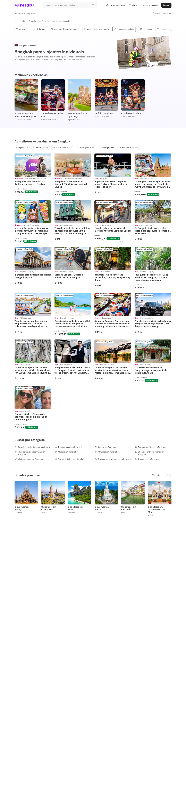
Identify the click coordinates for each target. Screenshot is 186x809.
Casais (22, 29)
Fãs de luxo (147, 29)
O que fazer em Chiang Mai (48, 508)
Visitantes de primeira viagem (66, 29)
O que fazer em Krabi (75, 508)
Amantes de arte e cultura (98, 29)
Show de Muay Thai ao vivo (52, 115)
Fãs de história (39, 29)
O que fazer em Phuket (102, 508)
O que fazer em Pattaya (22, 508)
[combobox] (69, 5)
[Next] (171, 28)
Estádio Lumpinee (104, 113)
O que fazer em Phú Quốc (128, 508)
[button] (25, 13)
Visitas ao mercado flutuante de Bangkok (25, 115)
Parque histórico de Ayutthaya (77, 115)
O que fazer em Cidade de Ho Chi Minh (156, 509)
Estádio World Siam (131, 113)
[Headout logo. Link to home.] (25, 5)
